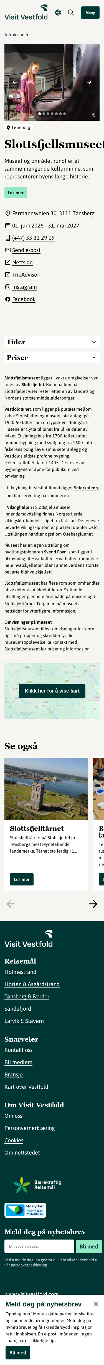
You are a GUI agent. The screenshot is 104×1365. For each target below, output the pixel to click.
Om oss (13, 1115)
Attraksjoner (16, 34)
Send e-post (26, 250)
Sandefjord (17, 1008)
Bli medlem (18, 1062)
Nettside (22, 262)
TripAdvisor (25, 274)
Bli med (89, 1246)
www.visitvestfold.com (31, 1294)
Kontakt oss (18, 1050)
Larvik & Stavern (24, 1021)
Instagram (24, 287)
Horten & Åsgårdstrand (32, 984)
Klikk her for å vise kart (52, 691)
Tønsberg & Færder (26, 996)
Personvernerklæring (29, 1128)
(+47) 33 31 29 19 (33, 237)
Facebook (23, 299)
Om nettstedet (22, 1152)
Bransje (13, 1074)
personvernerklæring (29, 1265)
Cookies (13, 1140)
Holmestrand (20, 972)
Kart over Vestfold (26, 1086)
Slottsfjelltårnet (19, 603)
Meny (90, 13)
